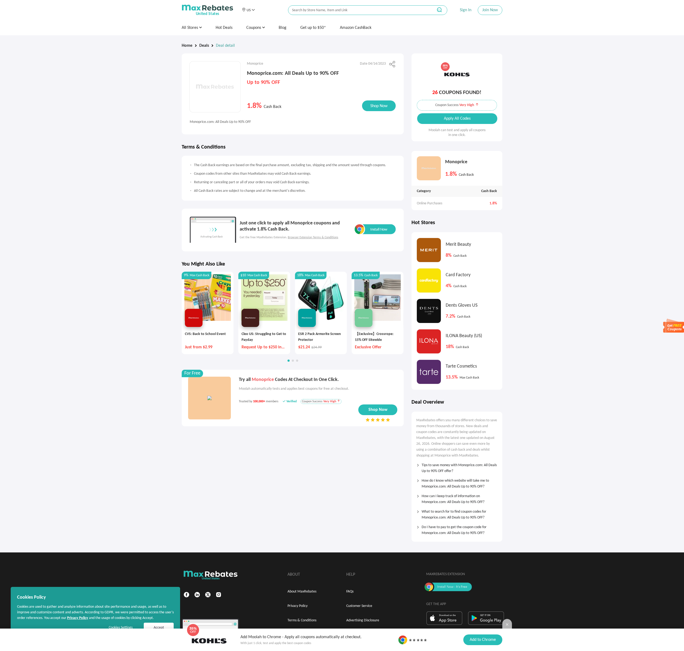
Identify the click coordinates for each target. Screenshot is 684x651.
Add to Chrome (483, 640)
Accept (159, 628)
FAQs (349, 592)
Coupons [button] (254, 28)
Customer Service (359, 606)
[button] (248, 10)
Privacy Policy (297, 606)
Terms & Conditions (301, 620)
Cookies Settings (121, 628)
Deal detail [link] (225, 46)
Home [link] (187, 46)
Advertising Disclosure (362, 620)
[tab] (457, 466)
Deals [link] (204, 46)
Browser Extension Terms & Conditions (313, 237)
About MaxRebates (301, 592)
